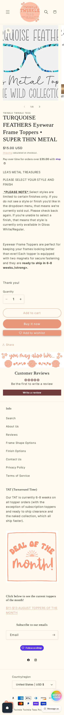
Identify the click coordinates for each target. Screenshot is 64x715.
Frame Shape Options (21, 442)
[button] (7, 12)
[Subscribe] (53, 635)
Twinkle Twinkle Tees (25, 709)
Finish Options (16, 451)
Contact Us (14, 459)
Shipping (7, 153)
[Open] (7, 708)
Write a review (32, 392)
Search (11, 418)
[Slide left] (24, 106)
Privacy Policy (15, 467)
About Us (12, 426)
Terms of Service (18, 475)
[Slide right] (39, 106)
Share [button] (10, 344)
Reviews (12, 434)
